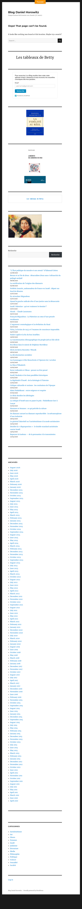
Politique (13, 857)
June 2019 (14, 650)
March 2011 (14, 795)
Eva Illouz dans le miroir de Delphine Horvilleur (29, 345)
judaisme (13, 846)
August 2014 (15, 722)
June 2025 (14, 507)
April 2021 (14, 619)
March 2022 (15, 594)
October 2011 (15, 778)
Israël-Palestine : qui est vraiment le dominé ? (28, 306)
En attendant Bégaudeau (20, 296)
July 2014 (13, 725)
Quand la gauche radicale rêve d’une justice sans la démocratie (34, 301)
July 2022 (14, 582)
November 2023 (16, 554)
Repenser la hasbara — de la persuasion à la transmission (33, 434)
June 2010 (14, 798)
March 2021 (14, 622)
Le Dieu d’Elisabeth (17, 365)
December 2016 (16, 689)
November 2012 (16, 764)
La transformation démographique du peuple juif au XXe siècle (34, 340)
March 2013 (14, 753)
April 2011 (14, 792)
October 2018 (15, 652)
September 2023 (16, 560)
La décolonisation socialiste (21, 355)
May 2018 (14, 655)
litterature (14, 848)
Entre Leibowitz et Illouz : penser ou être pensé (29, 370)
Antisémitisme (16, 832)
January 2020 (15, 644)
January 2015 (15, 714)
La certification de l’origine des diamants (26, 283)
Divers (12, 837)
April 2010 (14, 801)
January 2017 (15, 686)
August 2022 (15, 580)
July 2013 (13, 745)
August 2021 (15, 608)
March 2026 (15, 482)
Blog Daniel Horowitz (23, 12)
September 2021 (16, 605)
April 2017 (14, 680)
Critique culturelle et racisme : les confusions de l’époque (32, 385)
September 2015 (16, 706)
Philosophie (15, 854)
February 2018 (15, 661)
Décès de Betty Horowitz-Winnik (23, 350)
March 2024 (15, 546)
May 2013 (14, 750)
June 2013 (14, 748)
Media (12, 851)
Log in (10, 880)
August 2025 (15, 501)
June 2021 (14, 613)
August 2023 (15, 563)
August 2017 (15, 675)
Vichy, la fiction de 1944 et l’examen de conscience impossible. (35, 330)
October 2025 (15, 496)
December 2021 (16, 596)
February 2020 (16, 641)
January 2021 (15, 627)
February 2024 (16, 549)
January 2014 (15, 734)
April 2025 (14, 512)
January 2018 (15, 664)
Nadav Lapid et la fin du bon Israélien (25, 335)
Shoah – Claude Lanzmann (21, 312)
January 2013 (15, 759)
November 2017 (16, 669)
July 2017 (13, 678)
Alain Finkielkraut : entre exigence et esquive (28, 390)
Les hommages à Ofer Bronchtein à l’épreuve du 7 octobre (33, 360)
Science (13, 860)
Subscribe (20, 91)
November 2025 (16, 493)
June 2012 (14, 770)
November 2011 (16, 776)
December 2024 (16, 524)
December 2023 (16, 552)
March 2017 (14, 683)
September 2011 (16, 781)
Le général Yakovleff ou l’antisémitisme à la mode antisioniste (35, 421)
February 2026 (16, 484)
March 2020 (15, 638)
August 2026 (15, 468)
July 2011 (13, 787)
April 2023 (14, 571)
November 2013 (16, 739)
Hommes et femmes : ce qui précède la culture (28, 408)
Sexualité (14, 862)
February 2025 (16, 518)
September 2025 (16, 498)
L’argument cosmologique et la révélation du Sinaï (30, 324)
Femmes (13, 840)
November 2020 (16, 633)
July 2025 (14, 504)
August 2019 (15, 647)
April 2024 (14, 543)
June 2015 (14, 711)
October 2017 (15, 672)
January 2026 (15, 487)
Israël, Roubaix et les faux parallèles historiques (29, 375)
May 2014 (14, 728)
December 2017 (16, 666)
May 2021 (14, 616)
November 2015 (16, 700)
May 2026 (14, 476)
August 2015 (15, 708)
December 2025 (16, 490)
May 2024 (14, 540)
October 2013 (15, 742)
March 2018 (14, 658)
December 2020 (16, 630)
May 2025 (14, 510)
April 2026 (14, 479)
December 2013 (16, 736)
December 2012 (16, 762)
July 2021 (13, 610)
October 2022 (15, 577)
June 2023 (14, 568)
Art (11, 834)
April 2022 (14, 591)
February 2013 (15, 756)
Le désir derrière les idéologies (22, 396)
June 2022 (14, 585)
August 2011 (15, 784)
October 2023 (15, 557)
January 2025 (15, 521)
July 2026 (14, 470)
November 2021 (16, 599)
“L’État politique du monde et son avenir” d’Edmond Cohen (34, 270)
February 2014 (15, 731)
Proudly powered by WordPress (33, 890)
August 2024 (15, 535)
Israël (12, 843)
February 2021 (15, 624)
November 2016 (16, 692)
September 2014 (16, 720)
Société (13, 865)
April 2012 (14, 773)
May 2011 (13, 790)
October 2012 (15, 767)
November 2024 (16, 526)
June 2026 (14, 473)
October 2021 (15, 602)
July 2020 (14, 636)
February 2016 (15, 697)
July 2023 (13, 566)
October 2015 (15, 703)
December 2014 (16, 717)
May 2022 (14, 588)
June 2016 (14, 694)
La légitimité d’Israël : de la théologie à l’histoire (29, 380)
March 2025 (15, 515)
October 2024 (15, 529)
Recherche (12, 251)
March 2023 (15, 574)
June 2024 (14, 538)
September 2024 (16, 532)
